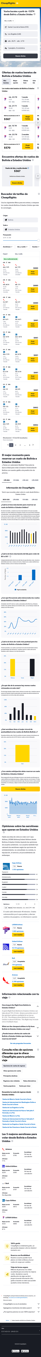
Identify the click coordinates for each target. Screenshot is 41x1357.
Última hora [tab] (25, 82)
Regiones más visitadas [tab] (11, 1081)
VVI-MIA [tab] (16, 480)
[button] (34, 14)
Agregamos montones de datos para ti (17, 1308)
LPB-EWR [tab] (35, 480)
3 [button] (20, 445)
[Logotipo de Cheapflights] (8, 3)
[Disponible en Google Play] (15, 1351)
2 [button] (15, 445)
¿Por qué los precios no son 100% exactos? (19, 1312)
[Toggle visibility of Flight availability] (21, 589)
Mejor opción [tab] (15, 82)
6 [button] (29, 445)
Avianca (15, 975)
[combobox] (9, 21)
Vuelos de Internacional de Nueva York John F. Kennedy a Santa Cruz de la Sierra (18, 1120)
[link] (17, 183)
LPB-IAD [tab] (25, 480)
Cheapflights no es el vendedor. (15, 1304)
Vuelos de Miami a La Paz (11, 1116)
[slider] (38, 240)
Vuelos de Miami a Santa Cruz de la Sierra (16, 1099)
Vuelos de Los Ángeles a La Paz (13, 1107)
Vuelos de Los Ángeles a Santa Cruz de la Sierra (18, 1124)
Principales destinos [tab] (10, 1076)
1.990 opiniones (18, 931)
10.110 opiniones (18, 948)
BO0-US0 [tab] (6, 499)
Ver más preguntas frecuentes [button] (20, 1043)
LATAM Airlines (17, 924)
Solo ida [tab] (34, 82)
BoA (13, 958)
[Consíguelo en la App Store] (25, 1351)
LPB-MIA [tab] (7, 480)
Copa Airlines (16, 863)
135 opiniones (17, 965)
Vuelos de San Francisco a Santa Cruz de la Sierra (19, 1127)
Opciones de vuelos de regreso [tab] (14, 1066)
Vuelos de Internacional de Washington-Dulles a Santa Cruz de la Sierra (19, 1103)
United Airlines (17, 941)
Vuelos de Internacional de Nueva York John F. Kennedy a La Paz (18, 1112)
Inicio (7, 1320)
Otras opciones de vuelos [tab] (12, 1071)
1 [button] (11, 445)
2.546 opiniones (18, 981)
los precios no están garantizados (18, 1297)
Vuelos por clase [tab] (24, 1086)
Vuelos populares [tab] (9, 1086)
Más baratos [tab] (6, 82)
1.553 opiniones (18, 869)
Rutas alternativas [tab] (29, 1081)
